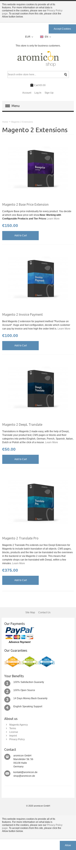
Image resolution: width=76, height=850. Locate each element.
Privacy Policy (17, 739)
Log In (37, 92)
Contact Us (44, 612)
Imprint (13, 735)
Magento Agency (18, 724)
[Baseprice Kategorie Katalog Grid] (38, 168)
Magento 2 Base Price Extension (25, 204)
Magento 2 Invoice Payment (22, 314)
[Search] (65, 74)
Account (26, 92)
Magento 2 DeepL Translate (22, 424)
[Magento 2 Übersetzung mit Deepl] (38, 388)
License (13, 732)
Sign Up (49, 92)
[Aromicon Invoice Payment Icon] (38, 278)
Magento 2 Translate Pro (20, 538)
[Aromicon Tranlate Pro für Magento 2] (38, 502)
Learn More (53, 218)
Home (5, 122)
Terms (12, 728)
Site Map (30, 612)
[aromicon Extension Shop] (38, 59)
